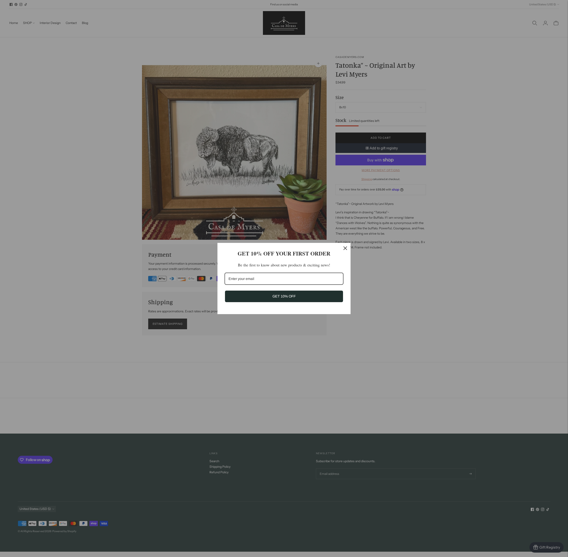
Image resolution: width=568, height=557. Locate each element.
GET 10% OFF (284, 296)
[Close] (345, 248)
